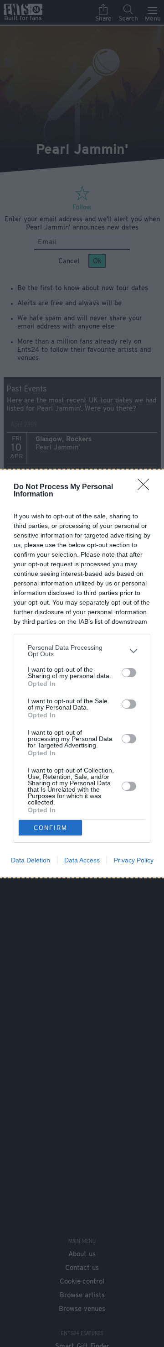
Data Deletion (30, 860)
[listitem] (82, 650)
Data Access (82, 860)
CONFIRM (50, 828)
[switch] (129, 672)
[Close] (146, 487)
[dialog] (82, 673)
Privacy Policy (134, 860)
